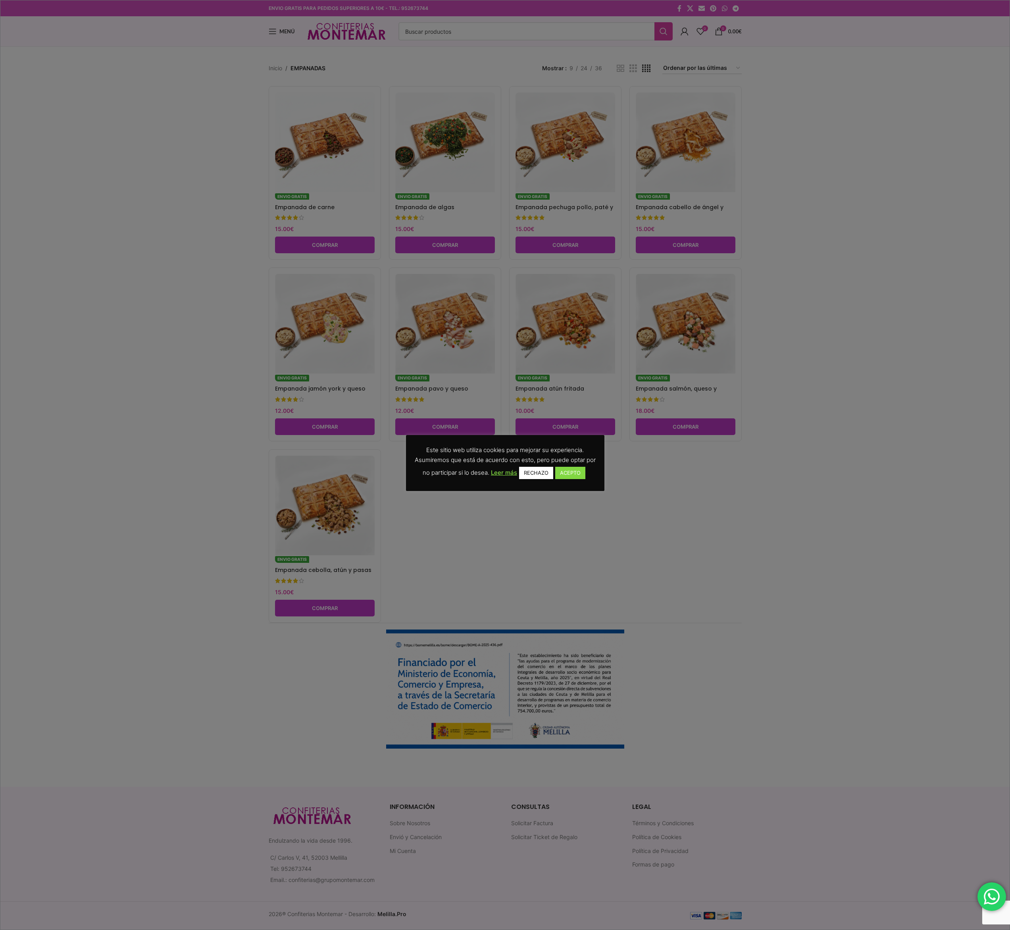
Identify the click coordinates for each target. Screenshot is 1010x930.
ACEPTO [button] (570, 473)
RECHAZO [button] (536, 473)
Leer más (504, 472)
